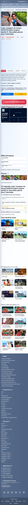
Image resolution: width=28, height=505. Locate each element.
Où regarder (10, 70)
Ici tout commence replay (6, 373)
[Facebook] (4, 492)
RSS (12, 501)
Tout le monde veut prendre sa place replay (10, 384)
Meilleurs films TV (5, 438)
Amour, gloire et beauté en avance (8, 382)
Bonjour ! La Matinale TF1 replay (8, 369)
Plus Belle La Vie (4, 395)
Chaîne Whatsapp (6, 473)
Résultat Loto (4, 449)
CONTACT (16, 503)
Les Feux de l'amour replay (7, 385)
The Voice (3, 404)
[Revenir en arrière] (9, 2)
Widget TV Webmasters (8, 477)
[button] (23, 492)
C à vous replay (4, 365)
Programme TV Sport (5, 458)
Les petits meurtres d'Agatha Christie (9, 417)
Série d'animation (10, 37)
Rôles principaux (7, 156)
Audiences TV (4, 425)
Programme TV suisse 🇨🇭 (6, 454)
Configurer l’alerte (6, 486)
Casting (17, 70)
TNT (2, 6)
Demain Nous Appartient (6, 397)
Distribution (3, 88)
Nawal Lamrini (18, 88)
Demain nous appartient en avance (8, 374)
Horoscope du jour (5, 447)
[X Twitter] (8, 492)
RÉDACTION (18, 501)
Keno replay (3, 364)
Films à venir (3, 436)
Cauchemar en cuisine (6, 413)
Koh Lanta (3, 403)
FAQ (11, 503)
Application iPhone (7, 468)
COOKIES (7, 501)
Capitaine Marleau (5, 401)
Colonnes (23, 6)
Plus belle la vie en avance (7, 371)
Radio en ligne (4, 432)
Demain (18, 6)
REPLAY (17, 4)
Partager (8, 94)
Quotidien (3, 406)
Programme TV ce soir (10, 267)
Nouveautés (3, 460)
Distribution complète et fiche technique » (10, 169)
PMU (2, 451)
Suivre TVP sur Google (8, 475)
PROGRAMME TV (4, 4)
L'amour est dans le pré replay (7, 380)
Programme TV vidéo (5, 456)
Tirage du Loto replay (5, 358)
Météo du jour (4, 445)
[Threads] (16, 492)
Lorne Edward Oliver (10, 89)
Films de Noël (4, 442)
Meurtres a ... (4, 412)
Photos (23, 70)
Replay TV (3, 431)
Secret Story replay (5, 362)
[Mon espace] (4, 2)
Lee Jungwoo (9, 85)
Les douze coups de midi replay (8, 360)
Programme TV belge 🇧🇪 (6, 452)
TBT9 (2, 392)
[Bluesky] (12, 492)
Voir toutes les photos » (6, 182)
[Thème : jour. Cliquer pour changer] (7, 2)
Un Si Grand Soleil (5, 399)
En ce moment (13, 6)
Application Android (7, 469)
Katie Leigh (4, 165)
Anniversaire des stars (6, 443)
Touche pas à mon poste (6, 408)
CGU (2, 501)
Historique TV (4, 434)
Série (3, 37)
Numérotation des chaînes (6, 429)
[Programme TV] (1, 10)
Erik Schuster (20, 89)
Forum (2, 427)
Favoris (21, 94)
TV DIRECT (11, 4)
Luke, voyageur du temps (9, 9)
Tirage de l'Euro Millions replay (7, 378)
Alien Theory (4, 415)
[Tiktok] (19, 492)
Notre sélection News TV (10, 305)
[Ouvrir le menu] (2, 2)
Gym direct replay (5, 367)
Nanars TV (3, 440)
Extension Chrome (6, 471)
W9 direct (3, 410)
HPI (1, 393)
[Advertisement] (14, 55)
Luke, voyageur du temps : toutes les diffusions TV (14, 203)
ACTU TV (24, 4)
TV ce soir (6, 6)
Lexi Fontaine (10, 88)
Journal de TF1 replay (5, 376)
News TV (3, 423)
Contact (2, 461)
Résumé (3, 70)
